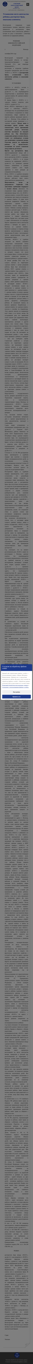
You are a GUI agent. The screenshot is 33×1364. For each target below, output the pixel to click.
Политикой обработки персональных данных (15, 685)
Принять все (16, 697)
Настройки (16, 692)
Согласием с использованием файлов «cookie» (15, 687)
